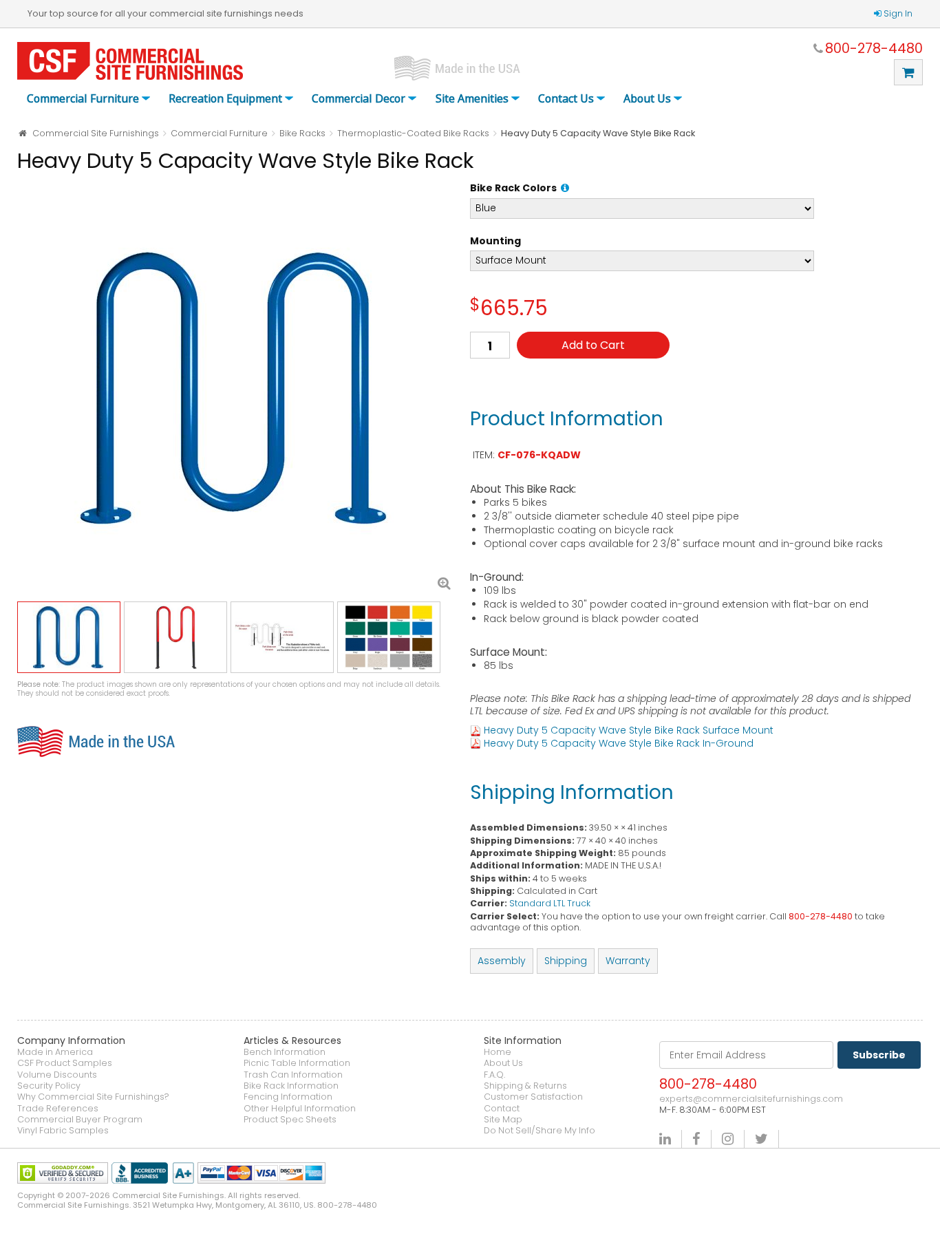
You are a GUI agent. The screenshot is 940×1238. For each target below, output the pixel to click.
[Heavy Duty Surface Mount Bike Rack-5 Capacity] (236, 388)
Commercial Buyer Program (79, 1119)
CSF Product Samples (64, 1063)
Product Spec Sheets (290, 1119)
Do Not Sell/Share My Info (539, 1130)
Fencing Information (288, 1096)
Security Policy (49, 1085)
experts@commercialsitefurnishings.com (751, 1098)
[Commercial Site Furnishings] (130, 61)
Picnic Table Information (297, 1063)
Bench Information (284, 1052)
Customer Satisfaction (533, 1096)
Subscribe (879, 1055)
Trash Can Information (293, 1074)
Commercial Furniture (83, 99)
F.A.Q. (494, 1074)
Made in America (55, 1052)
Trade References (57, 1108)
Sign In (898, 13)
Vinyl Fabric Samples (63, 1130)
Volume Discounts (57, 1074)
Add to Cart (593, 345)
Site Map (503, 1119)
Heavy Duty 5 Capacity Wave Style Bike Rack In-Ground (619, 743)
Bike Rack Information (291, 1085)
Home (497, 1052)
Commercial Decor (358, 99)
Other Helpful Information (300, 1108)
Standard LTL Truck (549, 903)
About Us (647, 99)
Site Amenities (472, 99)
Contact (502, 1108)
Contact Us (566, 99)
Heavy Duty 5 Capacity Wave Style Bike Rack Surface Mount (628, 730)
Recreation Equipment (225, 99)
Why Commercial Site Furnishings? (93, 1096)
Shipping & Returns (525, 1085)
